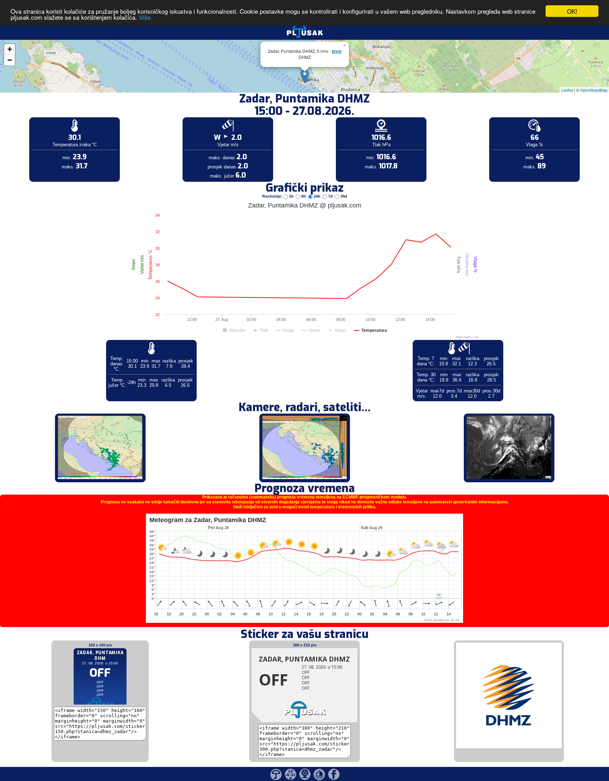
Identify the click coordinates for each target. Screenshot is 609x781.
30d (343, 196)
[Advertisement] (54, 115)
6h (303, 196)
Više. (145, 17)
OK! (572, 11)
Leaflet (567, 90)
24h (317, 196)
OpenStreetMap (593, 90)
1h (291, 196)
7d (330, 196)
